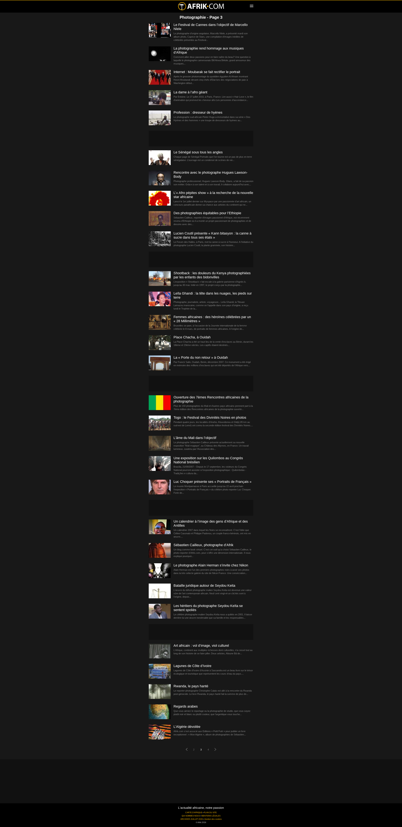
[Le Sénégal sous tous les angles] (160, 157)
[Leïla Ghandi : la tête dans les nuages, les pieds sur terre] (160, 298)
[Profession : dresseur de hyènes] (160, 118)
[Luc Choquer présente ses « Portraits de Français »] (160, 487)
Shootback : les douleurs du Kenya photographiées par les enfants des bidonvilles (212, 275)
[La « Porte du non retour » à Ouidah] (160, 363)
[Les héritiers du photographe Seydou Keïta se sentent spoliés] (160, 611)
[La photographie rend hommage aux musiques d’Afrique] (160, 53)
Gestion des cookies (213, 819)
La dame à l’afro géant (190, 92)
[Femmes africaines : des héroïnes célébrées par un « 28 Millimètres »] (160, 322)
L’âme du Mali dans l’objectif (195, 438)
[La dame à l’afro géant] (160, 97)
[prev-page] (186, 750)
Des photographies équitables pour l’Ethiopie (207, 213)
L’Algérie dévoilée (187, 727)
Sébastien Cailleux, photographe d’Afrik (203, 545)
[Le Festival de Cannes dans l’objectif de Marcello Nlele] (160, 30)
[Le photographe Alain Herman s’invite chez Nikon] (160, 570)
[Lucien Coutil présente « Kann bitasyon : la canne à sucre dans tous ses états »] (160, 238)
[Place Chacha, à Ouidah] (160, 342)
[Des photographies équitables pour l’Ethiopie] (160, 218)
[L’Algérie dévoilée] (160, 732)
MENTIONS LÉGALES (210, 816)
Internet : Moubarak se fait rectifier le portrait (207, 72)
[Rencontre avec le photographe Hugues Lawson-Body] (160, 178)
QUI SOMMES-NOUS (191, 816)
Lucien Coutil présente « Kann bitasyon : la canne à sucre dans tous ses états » (212, 235)
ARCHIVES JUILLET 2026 (191, 819)
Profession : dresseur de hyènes (198, 112)
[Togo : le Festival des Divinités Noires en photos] (160, 423)
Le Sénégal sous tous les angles (198, 152)
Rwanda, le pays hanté (191, 686)
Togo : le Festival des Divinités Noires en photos (210, 417)
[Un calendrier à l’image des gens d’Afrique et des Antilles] (160, 527)
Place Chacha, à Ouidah (192, 337)
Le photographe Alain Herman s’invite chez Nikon (211, 565)
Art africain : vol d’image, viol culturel (201, 646)
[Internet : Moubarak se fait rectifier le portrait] (160, 77)
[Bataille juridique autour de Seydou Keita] (160, 591)
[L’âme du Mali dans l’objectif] (160, 443)
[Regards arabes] (160, 711)
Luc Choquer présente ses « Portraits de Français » (212, 482)
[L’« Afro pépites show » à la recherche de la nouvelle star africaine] (160, 198)
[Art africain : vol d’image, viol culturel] (160, 651)
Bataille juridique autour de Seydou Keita (204, 585)
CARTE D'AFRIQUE (193, 812)
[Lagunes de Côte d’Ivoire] (160, 671)
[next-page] (215, 750)
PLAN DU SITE (210, 812)
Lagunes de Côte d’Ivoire (192, 666)
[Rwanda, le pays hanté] (160, 691)
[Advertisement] (201, 138)
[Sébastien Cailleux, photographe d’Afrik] (160, 550)
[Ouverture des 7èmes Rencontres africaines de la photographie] (160, 402)
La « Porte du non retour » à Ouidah (201, 357)
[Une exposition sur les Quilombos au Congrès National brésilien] (160, 463)
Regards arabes (186, 706)
